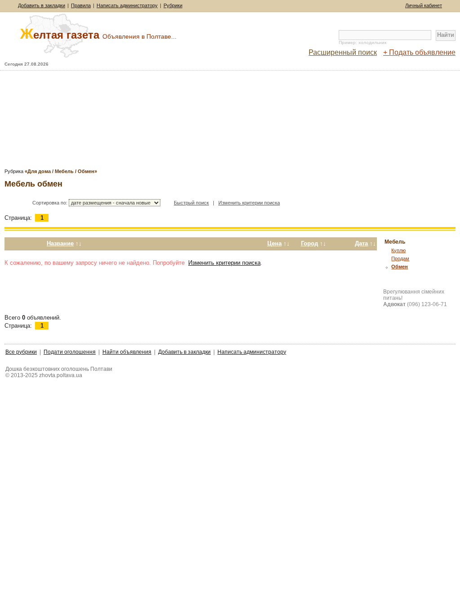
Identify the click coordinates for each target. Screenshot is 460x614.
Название (60, 243)
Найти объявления (126, 352)
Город (309, 243)
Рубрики (173, 5)
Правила (81, 5)
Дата (361, 243)
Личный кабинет (423, 5)
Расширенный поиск (343, 52)
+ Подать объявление (419, 52)
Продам (400, 258)
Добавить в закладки (41, 5)
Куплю (398, 250)
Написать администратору (127, 5)
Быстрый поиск (191, 202)
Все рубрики (21, 352)
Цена (274, 243)
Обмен (399, 266)
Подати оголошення (70, 352)
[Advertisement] (230, 122)
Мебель (395, 242)
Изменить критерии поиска (249, 202)
